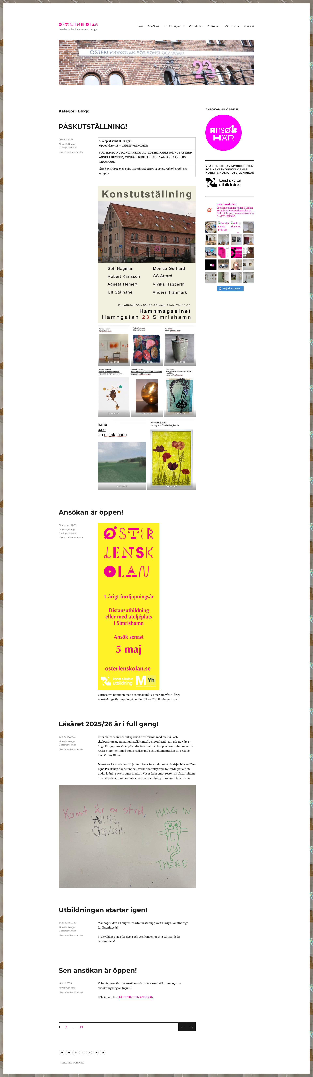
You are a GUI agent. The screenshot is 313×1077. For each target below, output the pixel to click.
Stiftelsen (214, 26)
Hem (139, 26)
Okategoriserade (67, 147)
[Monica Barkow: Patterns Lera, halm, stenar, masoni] (210, 239)
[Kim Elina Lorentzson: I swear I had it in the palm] (248, 239)
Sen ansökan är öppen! (98, 970)
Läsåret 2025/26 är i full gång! (109, 724)
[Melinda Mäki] (223, 277)
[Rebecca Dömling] (248, 277)
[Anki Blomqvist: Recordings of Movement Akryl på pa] (236, 227)
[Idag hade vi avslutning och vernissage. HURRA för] (210, 252)
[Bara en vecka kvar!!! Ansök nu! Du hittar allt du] (236, 252)
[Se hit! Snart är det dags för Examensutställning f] (223, 252)
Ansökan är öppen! (91, 512)
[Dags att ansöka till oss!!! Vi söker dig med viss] (210, 265)
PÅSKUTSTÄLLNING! (93, 127)
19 (82, 1027)
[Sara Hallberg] (236, 277)
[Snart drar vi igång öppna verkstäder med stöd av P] (210, 227)
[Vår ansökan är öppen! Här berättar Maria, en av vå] (236, 265)
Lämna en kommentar (71, 152)
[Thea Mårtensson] (248, 265)
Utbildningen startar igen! (103, 910)
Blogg (71, 144)
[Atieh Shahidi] (210, 277)
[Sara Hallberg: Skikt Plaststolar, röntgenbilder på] (223, 239)
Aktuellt (63, 144)
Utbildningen (172, 26)
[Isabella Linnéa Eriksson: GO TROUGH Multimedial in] (223, 227)
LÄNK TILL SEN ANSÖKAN (136, 997)
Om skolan (196, 26)
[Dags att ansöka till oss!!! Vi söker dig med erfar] (223, 265)
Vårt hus (230, 26)
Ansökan (153, 26)
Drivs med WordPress (73, 1062)
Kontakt (249, 26)
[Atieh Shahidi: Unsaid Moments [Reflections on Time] (248, 227)
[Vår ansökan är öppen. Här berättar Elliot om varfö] (248, 252)
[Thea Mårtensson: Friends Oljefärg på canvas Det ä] (236, 239)
